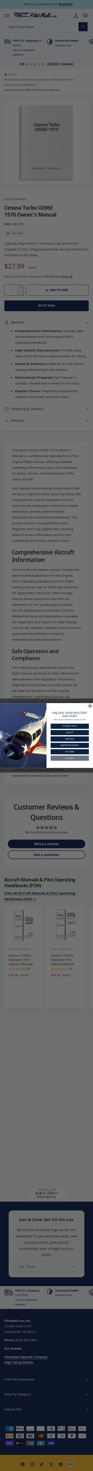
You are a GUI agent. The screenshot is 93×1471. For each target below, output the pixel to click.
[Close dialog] (90, 706)
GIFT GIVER (69, 752)
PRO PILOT (69, 739)
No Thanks (70, 758)
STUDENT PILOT (70, 726)
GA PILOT (69, 732)
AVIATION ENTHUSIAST (69, 745)
